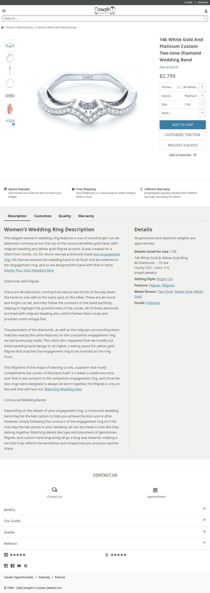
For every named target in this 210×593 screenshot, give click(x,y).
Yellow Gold (183, 291)
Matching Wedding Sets (63, 389)
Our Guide (12, 521)
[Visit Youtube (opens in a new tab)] (20, 566)
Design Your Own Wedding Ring (29, 270)
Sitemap (44, 577)
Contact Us (105, 474)
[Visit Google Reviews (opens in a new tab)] (54, 555)
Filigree (154, 285)
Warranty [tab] (86, 216)
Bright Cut (165, 279)
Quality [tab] (65, 216)
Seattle (9, 532)
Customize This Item (182, 135)
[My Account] (206, 10)
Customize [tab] (42, 216)
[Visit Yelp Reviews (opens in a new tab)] (155, 555)
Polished (153, 303)
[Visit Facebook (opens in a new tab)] (13, 566)
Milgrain (168, 285)
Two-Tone (165, 291)
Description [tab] (17, 216)
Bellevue (10, 543)
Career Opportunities (18, 577)
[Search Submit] (205, 18)
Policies (60, 577)
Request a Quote (183, 145)
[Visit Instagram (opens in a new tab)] (7, 566)
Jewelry (9, 509)
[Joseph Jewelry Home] (2, 27)
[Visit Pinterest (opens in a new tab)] (27, 566)
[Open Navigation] (4, 10)
